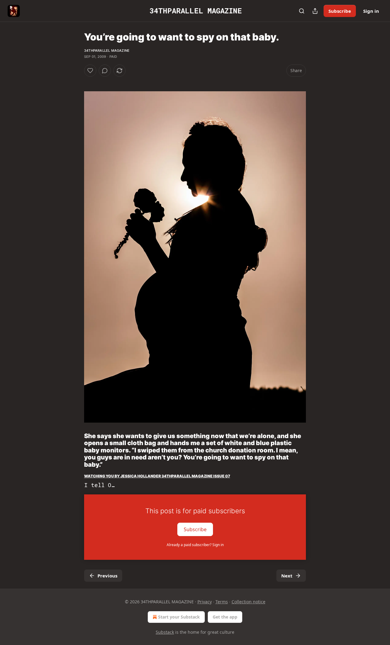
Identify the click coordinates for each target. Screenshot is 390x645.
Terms (221, 602)
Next (286, 576)
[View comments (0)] (105, 70)
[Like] (90, 70)
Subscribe (339, 11)
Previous (107, 576)
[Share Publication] (315, 11)
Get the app (225, 617)
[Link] (75, 450)
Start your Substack (179, 617)
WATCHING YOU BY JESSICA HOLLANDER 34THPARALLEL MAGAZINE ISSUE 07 (157, 476)
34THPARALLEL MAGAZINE (106, 50)
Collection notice (248, 602)
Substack (165, 632)
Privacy (204, 602)
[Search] (302, 11)
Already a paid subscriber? (195, 544)
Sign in (371, 11)
